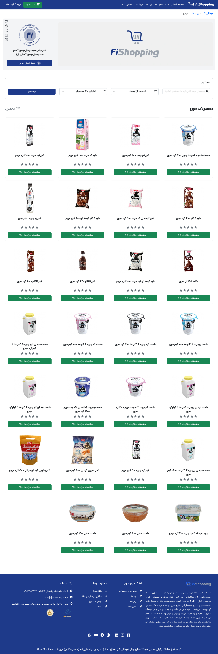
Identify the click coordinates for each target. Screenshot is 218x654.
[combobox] (135, 91)
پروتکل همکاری (95, 601)
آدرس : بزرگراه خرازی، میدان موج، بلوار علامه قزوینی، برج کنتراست (39, 604)
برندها (149, 5)
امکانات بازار (97, 591)
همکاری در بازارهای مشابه (91, 596)
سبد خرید (30, 5)
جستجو (32, 91)
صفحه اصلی (177, 5)
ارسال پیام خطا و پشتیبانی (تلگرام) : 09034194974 (46, 591)
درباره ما (139, 5)
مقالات (99, 606)
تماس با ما (126, 5)
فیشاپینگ (208, 13)
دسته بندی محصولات (128, 591)
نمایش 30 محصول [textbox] (86, 91)
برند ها (195, 13)
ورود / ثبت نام (13, 5)
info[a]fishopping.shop (56, 597)
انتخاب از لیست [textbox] (137, 91)
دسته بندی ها (161, 5)
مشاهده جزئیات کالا (188, 172)
